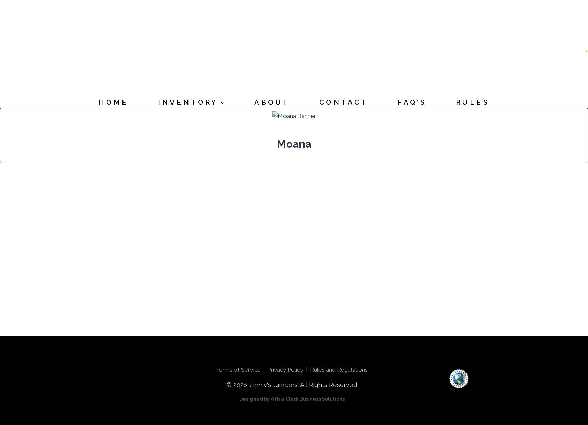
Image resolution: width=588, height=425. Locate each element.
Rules (472, 102)
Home (114, 102)
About (272, 102)
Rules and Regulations (339, 369)
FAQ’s (411, 102)
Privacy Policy (285, 369)
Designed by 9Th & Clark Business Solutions (292, 399)
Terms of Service (238, 369)
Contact (343, 102)
